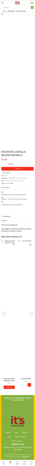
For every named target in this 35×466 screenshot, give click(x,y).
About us (8, 432)
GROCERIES (11, 11)
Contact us (25, 432)
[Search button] (32, 7)
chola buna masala (10, 180)
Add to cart (18, 168)
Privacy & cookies (17, 441)
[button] (29, 385)
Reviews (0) (6, 216)
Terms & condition (20, 437)
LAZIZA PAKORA (26, 378)
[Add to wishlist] (14, 244)
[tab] (6, 216)
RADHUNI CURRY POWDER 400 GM (9, 379)
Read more (9, 387)
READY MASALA (21, 11)
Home (4, 11)
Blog (16, 432)
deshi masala (20, 180)
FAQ (9, 437)
